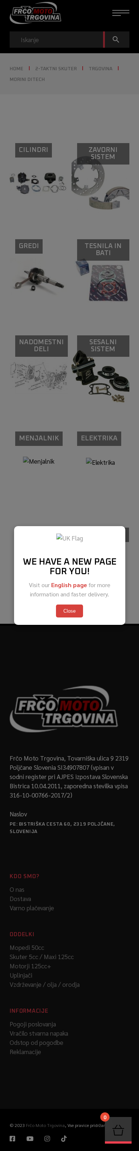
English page (69, 585)
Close (69, 611)
